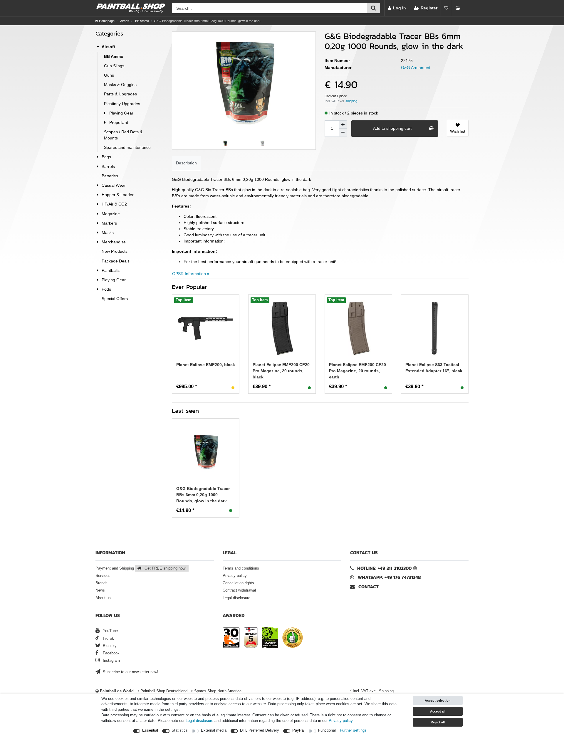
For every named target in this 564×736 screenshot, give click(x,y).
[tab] (186, 163)
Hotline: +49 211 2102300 (384, 568)
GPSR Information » (190, 273)
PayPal (298, 730)
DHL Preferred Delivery (259, 730)
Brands (101, 583)
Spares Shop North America (217, 691)
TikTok (107, 638)
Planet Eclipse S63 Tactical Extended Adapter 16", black (433, 367)
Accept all (437, 711)
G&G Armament (415, 67)
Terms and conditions (241, 568)
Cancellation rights (238, 583)
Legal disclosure (236, 598)
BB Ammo (141, 21)
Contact (368, 586)
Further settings (353, 730)
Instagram (111, 660)
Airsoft (124, 21)
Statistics (180, 730)
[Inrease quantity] (343, 124)
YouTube (110, 631)
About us (103, 598)
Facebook (111, 653)
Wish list (457, 131)
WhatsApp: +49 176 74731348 (389, 577)
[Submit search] (373, 8)
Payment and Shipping (141, 568)
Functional (327, 730)
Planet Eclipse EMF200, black (205, 364)
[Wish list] (446, 8)
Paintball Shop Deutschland (163, 691)
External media (213, 730)
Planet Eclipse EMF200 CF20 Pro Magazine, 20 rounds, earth (357, 370)
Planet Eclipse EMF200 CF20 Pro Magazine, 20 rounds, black (281, 370)
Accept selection (438, 700)
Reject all (438, 722)
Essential (150, 730)
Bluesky (109, 646)
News (100, 590)
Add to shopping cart (392, 128)
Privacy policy (235, 576)
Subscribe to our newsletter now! (130, 672)
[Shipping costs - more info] (351, 101)
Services (102, 576)
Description (186, 163)
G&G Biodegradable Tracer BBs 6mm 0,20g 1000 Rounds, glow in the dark (203, 494)
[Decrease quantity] (343, 133)
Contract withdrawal (239, 590)
